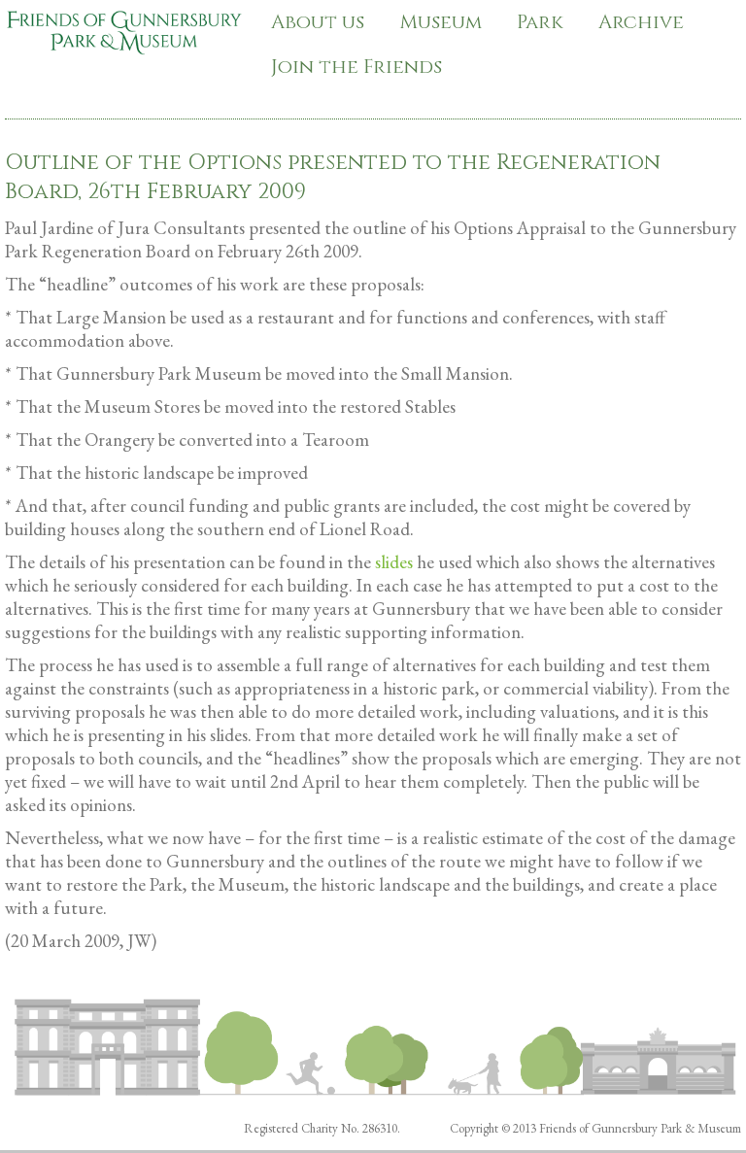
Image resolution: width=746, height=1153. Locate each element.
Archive (641, 22)
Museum (440, 22)
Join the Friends (356, 66)
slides (394, 562)
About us (317, 22)
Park (540, 22)
